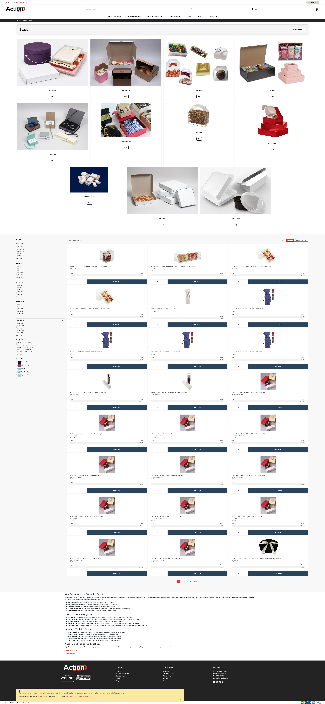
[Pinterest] (220, 681)
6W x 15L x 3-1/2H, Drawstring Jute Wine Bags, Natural (247, 351)
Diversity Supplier (121, 676)
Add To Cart (116, 282)
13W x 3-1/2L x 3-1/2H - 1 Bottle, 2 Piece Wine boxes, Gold (86, 475)
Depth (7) (19, 263)
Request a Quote (70, 653)
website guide (42, 696)
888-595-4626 (220, 675)
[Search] (192, 9)
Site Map (165, 678)
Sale (189, 16)
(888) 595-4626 (70, 696)
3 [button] (184, 582)
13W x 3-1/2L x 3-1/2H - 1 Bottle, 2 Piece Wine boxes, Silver (248, 475)
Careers (118, 678)
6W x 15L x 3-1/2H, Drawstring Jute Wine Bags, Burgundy (247, 308)
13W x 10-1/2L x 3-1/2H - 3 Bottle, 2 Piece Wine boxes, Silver (168, 434)
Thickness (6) (20, 320)
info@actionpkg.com (222, 678)
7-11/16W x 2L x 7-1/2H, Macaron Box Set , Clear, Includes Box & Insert (90, 308)
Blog (117, 681)
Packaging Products (114, 16)
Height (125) (20, 301)
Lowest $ (297, 240)
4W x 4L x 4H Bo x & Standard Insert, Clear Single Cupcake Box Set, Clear (90, 266)
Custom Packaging (175, 16)
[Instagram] (223, 681)
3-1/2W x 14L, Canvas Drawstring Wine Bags (163, 308)
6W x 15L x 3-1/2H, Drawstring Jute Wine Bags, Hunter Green (87, 351)
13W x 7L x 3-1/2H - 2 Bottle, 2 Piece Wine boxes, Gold (166, 517)
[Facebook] (214, 681)
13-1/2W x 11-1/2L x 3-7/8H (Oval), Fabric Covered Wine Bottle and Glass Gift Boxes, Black (257, 558)
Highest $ (304, 240)
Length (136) (20, 282)
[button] (187, 581)
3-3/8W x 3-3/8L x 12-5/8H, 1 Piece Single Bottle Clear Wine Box (88, 392)
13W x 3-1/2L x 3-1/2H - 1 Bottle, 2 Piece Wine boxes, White (86, 517)
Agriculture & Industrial (154, 16)
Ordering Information (169, 673)
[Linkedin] (217, 681)
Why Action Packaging (122, 673)
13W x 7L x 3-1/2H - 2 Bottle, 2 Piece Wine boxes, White (166, 558)
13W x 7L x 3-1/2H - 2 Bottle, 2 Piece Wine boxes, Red (247, 517)
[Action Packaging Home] (75, 669)
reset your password (105, 693)
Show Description (297, 29)
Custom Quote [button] (313, 2)
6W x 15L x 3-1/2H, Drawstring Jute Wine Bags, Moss (165, 351)
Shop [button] (52, 97)
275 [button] (191, 582)
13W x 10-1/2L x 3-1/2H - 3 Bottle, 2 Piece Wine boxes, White (249, 434)
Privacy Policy (167, 676)
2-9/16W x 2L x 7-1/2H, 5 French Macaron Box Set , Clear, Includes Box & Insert (173, 266)
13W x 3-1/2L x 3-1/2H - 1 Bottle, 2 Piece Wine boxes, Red (167, 475)
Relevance (290, 240)
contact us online (82, 696)
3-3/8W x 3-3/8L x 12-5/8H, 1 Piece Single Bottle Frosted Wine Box (169, 392)
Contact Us (166, 671)
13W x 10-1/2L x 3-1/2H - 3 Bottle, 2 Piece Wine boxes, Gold (248, 392)
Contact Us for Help (71, 650)
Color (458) (19, 359)
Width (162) (19, 244)
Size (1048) (19, 340)
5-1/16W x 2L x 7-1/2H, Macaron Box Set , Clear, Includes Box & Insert (251, 266)
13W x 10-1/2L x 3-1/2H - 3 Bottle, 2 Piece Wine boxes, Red (86, 434)
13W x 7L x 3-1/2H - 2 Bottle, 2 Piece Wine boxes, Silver (85, 558)
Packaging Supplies (134, 16)
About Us (200, 16)
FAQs (164, 681)
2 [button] (181, 582)
